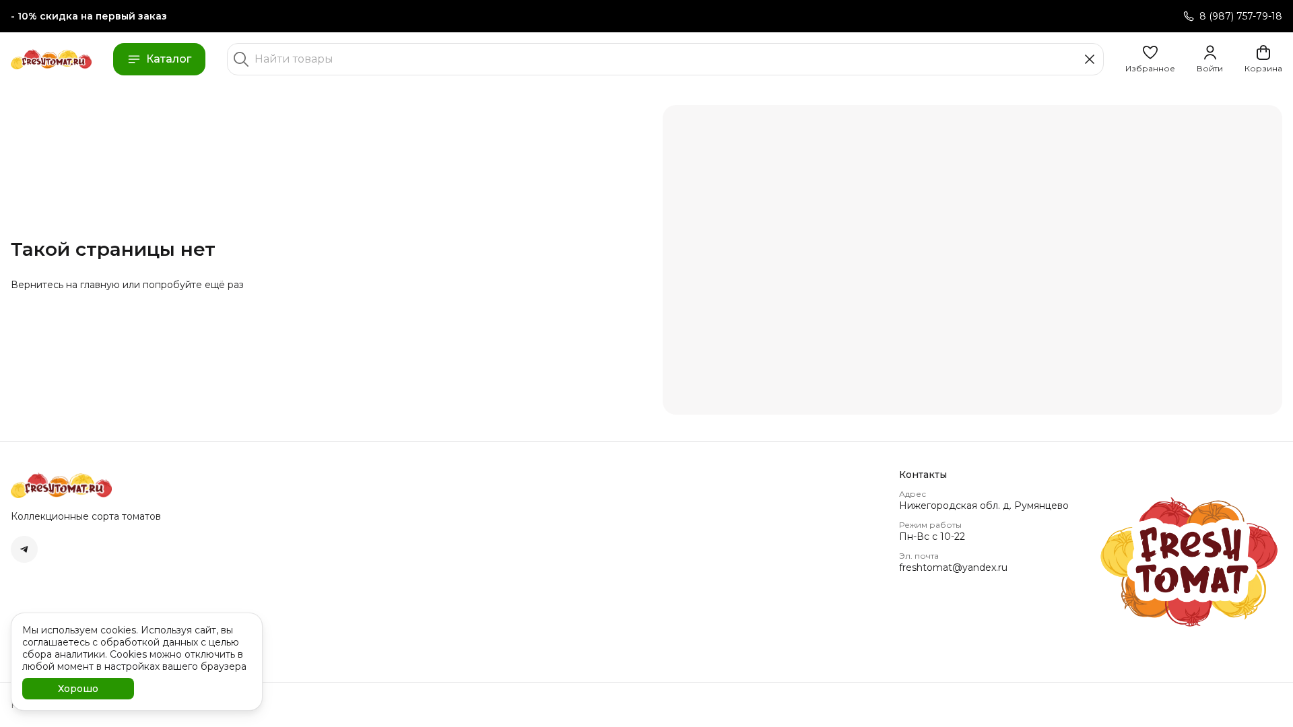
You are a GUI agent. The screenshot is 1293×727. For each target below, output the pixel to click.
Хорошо (78, 689)
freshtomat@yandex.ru (953, 567)
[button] (1150, 59)
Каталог (168, 59)
